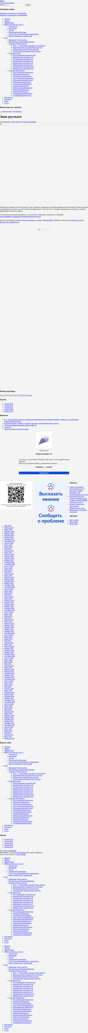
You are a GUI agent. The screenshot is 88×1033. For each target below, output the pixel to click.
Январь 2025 (9, 556)
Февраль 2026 (9, 531)
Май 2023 (7, 595)
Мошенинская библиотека (22, 88)
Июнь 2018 (8, 708)
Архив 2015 (8, 407)
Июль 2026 (74, 522)
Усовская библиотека (20, 92)
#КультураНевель (14, 217)
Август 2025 (8, 543)
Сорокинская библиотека (22, 84)
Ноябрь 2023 (9, 583)
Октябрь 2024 (9, 562)
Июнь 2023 (8, 593)
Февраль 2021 (9, 646)
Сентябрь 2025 (9, 541)
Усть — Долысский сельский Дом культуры (29, 46)
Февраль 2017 (9, 738)
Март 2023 (8, 598)
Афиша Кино (9, 23)
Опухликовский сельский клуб (24, 55)
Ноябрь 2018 (9, 698)
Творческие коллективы (17, 32)
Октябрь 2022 (9, 608)
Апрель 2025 (9, 551)
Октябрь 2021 (9, 631)
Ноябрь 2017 (9, 721)
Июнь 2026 (74, 524)
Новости (7, 19)
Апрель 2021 (9, 643)
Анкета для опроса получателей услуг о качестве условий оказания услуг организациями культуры (79, 490)
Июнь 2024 (8, 570)
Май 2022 (7, 618)
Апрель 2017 (9, 735)
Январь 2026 (9, 533)
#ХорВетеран (25, 217)
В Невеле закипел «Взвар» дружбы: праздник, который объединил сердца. (31, 423)
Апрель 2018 (9, 712)
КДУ (6, 38)
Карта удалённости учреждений (20, 36)
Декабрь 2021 (9, 627)
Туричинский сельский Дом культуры (27, 51)
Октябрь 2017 (9, 723)
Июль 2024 (8, 568)
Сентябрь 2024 (9, 564)
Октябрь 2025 (9, 539)
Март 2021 (8, 644)
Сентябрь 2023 (9, 587)
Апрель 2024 (9, 574)
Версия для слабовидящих (9, 222)
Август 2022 (8, 612)
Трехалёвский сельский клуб (23, 67)
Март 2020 (8, 667)
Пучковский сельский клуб (23, 59)
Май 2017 (7, 733)
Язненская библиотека (21, 90)
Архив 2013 (8, 404)
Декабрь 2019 (9, 673)
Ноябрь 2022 (9, 606)
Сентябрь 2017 (9, 725)
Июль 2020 (8, 660)
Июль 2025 (8, 545)
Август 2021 (8, 635)
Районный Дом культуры (18, 40)
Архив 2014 (8, 405)
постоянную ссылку (76, 220)
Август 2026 (74, 520)
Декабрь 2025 (9, 535)
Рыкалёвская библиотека (22, 82)
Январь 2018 (9, 717)
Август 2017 (8, 727)
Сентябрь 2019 (9, 679)
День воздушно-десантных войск (16, 429)
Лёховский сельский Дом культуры (26, 49)
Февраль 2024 (9, 577)
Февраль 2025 (9, 554)
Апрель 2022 (9, 620)
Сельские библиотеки (17, 70)
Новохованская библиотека (23, 80)
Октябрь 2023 (9, 585)
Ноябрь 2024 (9, 560)
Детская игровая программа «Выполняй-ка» (20, 425)
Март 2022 (8, 621)
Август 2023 (8, 589)
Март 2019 (8, 690)
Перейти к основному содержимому (13, 13)
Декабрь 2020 (9, 650)
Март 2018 (8, 713)
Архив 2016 (8, 409)
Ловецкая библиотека (21, 86)
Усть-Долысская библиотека (23, 78)
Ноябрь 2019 (9, 675)
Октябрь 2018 (9, 700)
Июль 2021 (8, 637)
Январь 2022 (9, 625)
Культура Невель (30, 122)
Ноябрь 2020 (9, 652)
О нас (6, 101)
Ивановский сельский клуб (23, 63)
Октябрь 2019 (9, 677)
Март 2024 (8, 575)
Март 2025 (8, 552)
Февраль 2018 (9, 715)
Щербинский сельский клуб (23, 69)
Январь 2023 (9, 602)
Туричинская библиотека (22, 76)
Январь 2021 (9, 648)
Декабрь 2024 (9, 558)
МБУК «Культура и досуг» (14, 24)
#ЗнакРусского (35, 217)
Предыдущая (6, 111)
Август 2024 (8, 566)
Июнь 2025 (8, 547)
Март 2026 (8, 529)
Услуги (11, 30)
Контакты (7, 99)
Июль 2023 (8, 591)
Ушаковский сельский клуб (23, 61)
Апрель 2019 (9, 689)
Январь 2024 (9, 579)
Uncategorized (48, 220)
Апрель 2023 (9, 597)
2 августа (7, 427)
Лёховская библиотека (21, 74)
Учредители (13, 26)
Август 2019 (8, 681)
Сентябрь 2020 (9, 656)
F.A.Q (6, 103)
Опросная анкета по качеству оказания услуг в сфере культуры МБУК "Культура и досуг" (78, 499)
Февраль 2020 (9, 669)
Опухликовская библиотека (23, 72)
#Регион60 (4, 217)
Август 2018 (8, 704)
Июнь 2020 (8, 662)
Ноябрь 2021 (9, 629)
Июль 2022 (8, 614)
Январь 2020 (9, 671)
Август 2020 (8, 658)
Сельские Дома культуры (18, 44)
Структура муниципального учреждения (24, 34)
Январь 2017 (9, 411)
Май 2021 (7, 641)
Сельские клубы (14, 53)
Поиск (2, 5)
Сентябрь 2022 (9, 610)
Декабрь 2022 (9, 604)
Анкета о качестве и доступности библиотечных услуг (77, 506)
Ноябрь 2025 (9, 537)
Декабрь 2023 (9, 581)
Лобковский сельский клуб (23, 65)
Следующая (17, 111)
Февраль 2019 (9, 692)
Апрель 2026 (9, 528)
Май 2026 (7, 526)
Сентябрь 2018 (9, 702)
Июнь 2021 (8, 639)
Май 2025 (7, 549)
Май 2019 (7, 687)
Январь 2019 (9, 694)
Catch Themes (21, 854)
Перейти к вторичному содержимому (13, 15)
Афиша (7, 21)
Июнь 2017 (8, 731)
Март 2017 (8, 736)
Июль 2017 (8, 729)
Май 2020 (7, 664)
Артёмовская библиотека (22, 95)
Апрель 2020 (9, 666)
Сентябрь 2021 (9, 633)
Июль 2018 (8, 706)
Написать (44, 473)
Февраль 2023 (9, 600)
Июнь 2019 (8, 685)
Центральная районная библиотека (21, 42)
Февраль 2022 (9, 623)
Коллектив (12, 28)
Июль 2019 (8, 683)
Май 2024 (7, 572)
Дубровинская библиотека (22, 93)
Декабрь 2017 (9, 719)
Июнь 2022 (8, 616)
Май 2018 (7, 710)
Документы (8, 97)
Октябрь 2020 (9, 654)
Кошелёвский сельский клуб (23, 57)
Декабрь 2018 (9, 696)
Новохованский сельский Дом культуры (27, 47)
